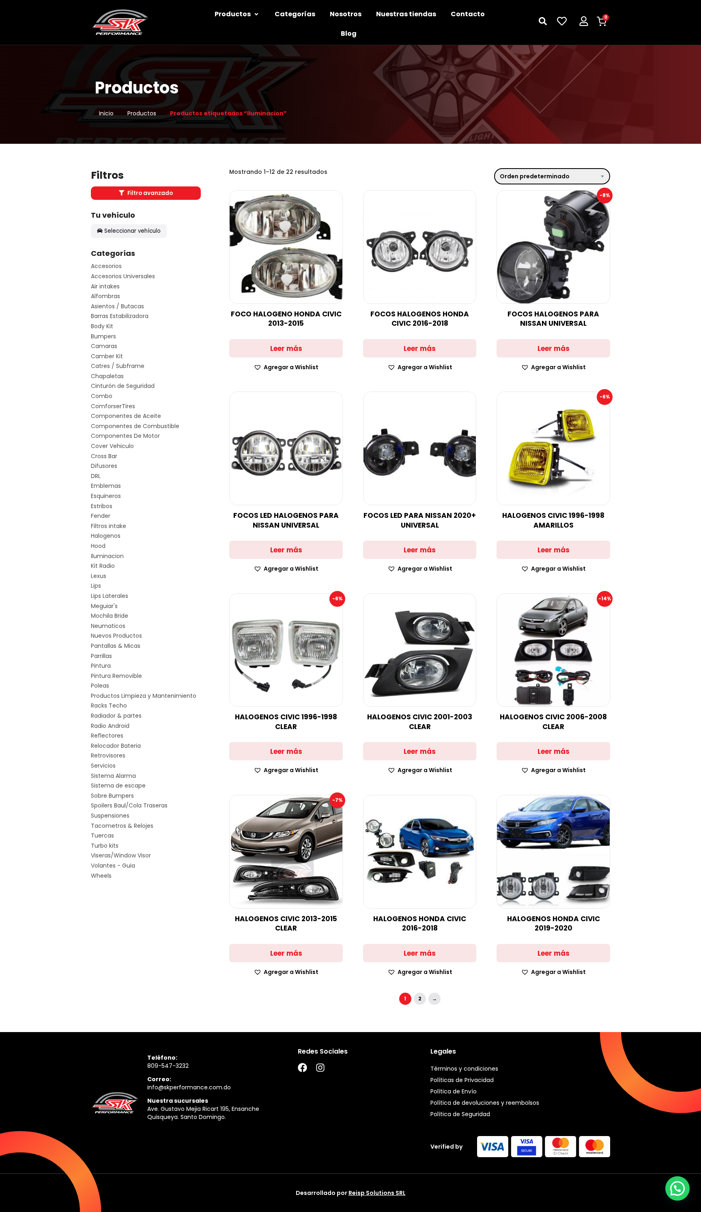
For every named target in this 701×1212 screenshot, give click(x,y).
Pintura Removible (116, 676)
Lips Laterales (109, 596)
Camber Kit (107, 356)
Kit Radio (103, 566)
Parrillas (101, 656)
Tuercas (102, 836)
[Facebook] (302, 1067)
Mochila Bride (109, 616)
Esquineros (106, 496)
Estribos (101, 506)
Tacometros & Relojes (122, 826)
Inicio (106, 113)
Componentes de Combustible (135, 426)
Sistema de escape (118, 786)
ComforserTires (113, 406)
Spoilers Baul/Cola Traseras (129, 805)
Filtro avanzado (149, 193)
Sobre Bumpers (112, 796)
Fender (100, 516)
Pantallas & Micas (115, 646)
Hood (98, 546)
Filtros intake (108, 526)
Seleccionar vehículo (132, 231)
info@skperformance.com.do (189, 1087)
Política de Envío (453, 1091)
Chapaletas (107, 376)
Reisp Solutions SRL (377, 1193)
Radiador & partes (116, 716)
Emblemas (106, 486)
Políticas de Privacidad (462, 1080)
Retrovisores (108, 756)
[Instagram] (320, 1067)
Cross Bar (104, 456)
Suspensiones (110, 816)
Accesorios (106, 266)
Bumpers (103, 336)
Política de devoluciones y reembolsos (484, 1103)
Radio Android (110, 726)
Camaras (104, 346)
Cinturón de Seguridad (123, 386)
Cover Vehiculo (112, 446)
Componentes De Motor (125, 436)
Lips (96, 586)
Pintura (101, 666)
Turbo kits (104, 846)
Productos (141, 113)
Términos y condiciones (464, 1069)
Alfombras (105, 296)
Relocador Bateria (116, 746)
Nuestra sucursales (177, 1101)
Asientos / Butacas (117, 306)
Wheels (101, 876)
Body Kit (102, 326)
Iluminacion (107, 556)
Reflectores (107, 736)
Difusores (104, 466)
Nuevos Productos (116, 636)
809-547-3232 (168, 1066)
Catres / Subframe (117, 366)
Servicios (103, 766)
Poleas (100, 686)
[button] (286, 367)
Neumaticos (108, 626)
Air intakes (105, 286)
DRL (96, 476)
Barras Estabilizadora (119, 316)
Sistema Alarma (113, 776)
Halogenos (105, 536)
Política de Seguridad (460, 1114)
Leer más (286, 348)
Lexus (98, 576)
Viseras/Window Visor (121, 855)
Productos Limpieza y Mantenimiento (143, 696)
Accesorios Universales (123, 276)
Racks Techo (109, 706)
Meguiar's (104, 606)
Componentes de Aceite (126, 416)
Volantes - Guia (113, 866)
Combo (101, 396)
